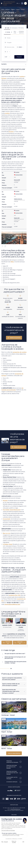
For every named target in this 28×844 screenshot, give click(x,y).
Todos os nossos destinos (14, 753)
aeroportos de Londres (19, 352)
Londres (21, 76)
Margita (5, 500)
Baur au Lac (6, 533)
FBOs (12, 261)
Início (2, 9)
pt (17, 3)
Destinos (7, 9)
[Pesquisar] (22, 3)
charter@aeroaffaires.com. (12, 604)
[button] (14, 338)
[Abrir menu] (25, 3)
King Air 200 (17, 179)
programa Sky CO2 (14, 595)
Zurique (3, 78)
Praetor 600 (17, 218)
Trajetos (13, 9)
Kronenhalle (6, 519)
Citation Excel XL (18, 198)
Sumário (3, 64)
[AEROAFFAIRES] (1, 3)
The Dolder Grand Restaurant (11, 509)
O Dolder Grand (7, 544)
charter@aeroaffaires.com (15, 809)
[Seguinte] (5, 246)
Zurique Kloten (19, 174)
